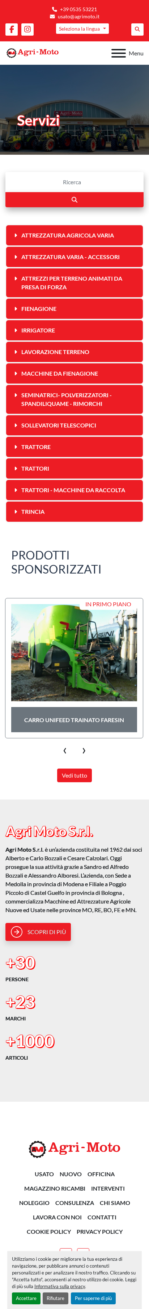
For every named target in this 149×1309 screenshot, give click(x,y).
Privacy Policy (100, 1231)
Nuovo (71, 1173)
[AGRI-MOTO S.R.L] (74, 1148)
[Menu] (118, 53)
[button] (38, 932)
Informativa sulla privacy (59, 1286)
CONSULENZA (74, 1202)
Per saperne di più (93, 1298)
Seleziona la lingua (79, 29)
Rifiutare (55, 1298)
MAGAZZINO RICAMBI (54, 1188)
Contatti (102, 1217)
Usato (44, 1173)
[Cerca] (74, 199)
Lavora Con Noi (57, 1217)
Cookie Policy (49, 1231)
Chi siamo (115, 1202)
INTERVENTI (108, 1188)
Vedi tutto (74, 775)
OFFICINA (101, 1173)
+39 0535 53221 (78, 9)
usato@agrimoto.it (78, 16)
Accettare (26, 1298)
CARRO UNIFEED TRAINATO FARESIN (74, 719)
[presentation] (65, 749)
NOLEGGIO (34, 1202)
